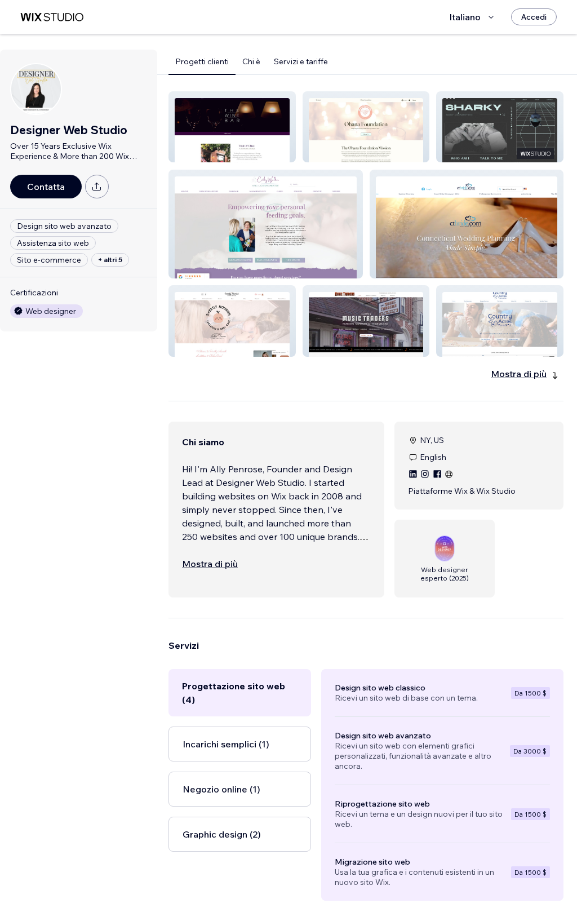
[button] (232, 126)
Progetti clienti (202, 61)
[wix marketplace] (51, 17)
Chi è (251, 61)
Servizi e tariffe (301, 61)
